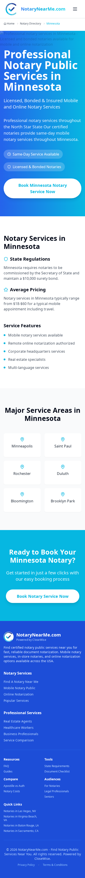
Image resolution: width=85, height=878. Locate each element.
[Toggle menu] (75, 9)
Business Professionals (21, 734)
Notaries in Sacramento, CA (21, 831)
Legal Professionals (56, 791)
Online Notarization (19, 694)
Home (11, 23)
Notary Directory (30, 23)
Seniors (49, 797)
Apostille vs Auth (14, 786)
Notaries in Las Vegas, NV (20, 811)
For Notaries (52, 786)
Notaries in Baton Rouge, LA (21, 825)
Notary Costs (12, 791)
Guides (8, 771)
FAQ (6, 766)
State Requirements (56, 766)
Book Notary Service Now (42, 596)
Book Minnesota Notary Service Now (42, 188)
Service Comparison (19, 740)
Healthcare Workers (19, 727)
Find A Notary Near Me (21, 681)
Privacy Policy (26, 865)
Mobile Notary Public (19, 688)
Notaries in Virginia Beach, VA (20, 818)
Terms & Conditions (55, 865)
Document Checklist (57, 771)
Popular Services (16, 700)
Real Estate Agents (18, 721)
